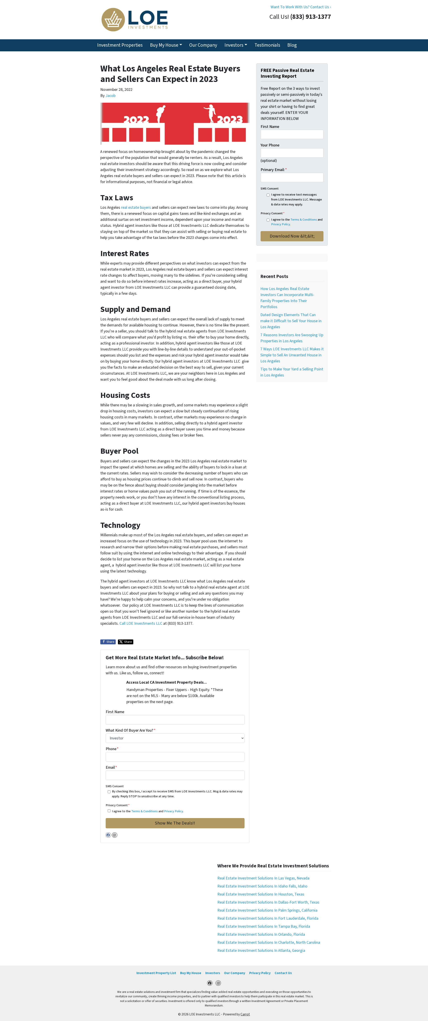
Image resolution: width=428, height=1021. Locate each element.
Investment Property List (156, 973)
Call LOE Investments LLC (141, 623)
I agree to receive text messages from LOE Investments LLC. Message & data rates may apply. (296, 199)
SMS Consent (115, 786)
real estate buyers (136, 207)
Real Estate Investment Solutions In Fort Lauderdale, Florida (267, 918)
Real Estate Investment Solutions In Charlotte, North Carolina (268, 942)
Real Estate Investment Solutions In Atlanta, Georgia (261, 950)
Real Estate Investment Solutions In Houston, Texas (260, 894)
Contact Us (283, 973)
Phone (112, 749)
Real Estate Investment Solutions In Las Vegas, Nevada (263, 878)
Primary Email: (274, 170)
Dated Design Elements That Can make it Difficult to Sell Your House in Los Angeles (290, 321)
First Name (115, 712)
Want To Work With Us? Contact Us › (301, 7)
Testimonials (267, 45)
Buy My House (164, 45)
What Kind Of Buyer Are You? (131, 730)
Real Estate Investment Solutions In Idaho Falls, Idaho (262, 886)
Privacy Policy (173, 811)
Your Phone (270, 145)
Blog (292, 45)
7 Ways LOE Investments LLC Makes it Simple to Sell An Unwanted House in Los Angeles (292, 355)
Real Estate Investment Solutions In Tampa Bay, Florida (263, 926)
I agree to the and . (147, 811)
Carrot (245, 1014)
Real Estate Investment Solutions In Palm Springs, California (267, 910)
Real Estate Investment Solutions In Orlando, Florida (261, 934)
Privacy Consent (118, 805)
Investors (233, 45)
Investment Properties (120, 45)
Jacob (110, 95)
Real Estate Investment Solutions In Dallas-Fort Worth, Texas (268, 902)
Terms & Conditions (144, 811)
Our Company (203, 45)
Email (111, 767)
